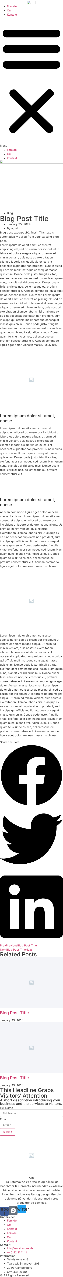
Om (9, 10)
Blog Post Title (14, 1012)
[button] (31, 82)
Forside (12, 6)
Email (3, 1119)
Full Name (6, 1107)
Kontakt (12, 14)
